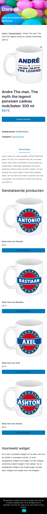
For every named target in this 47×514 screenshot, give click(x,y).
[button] (41, 47)
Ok (24, 511)
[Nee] (44, 506)
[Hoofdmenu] (43, 12)
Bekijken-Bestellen (23, 119)
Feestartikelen (15, 33)
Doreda (10, 9)
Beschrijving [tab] (24, 149)
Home (4, 33)
